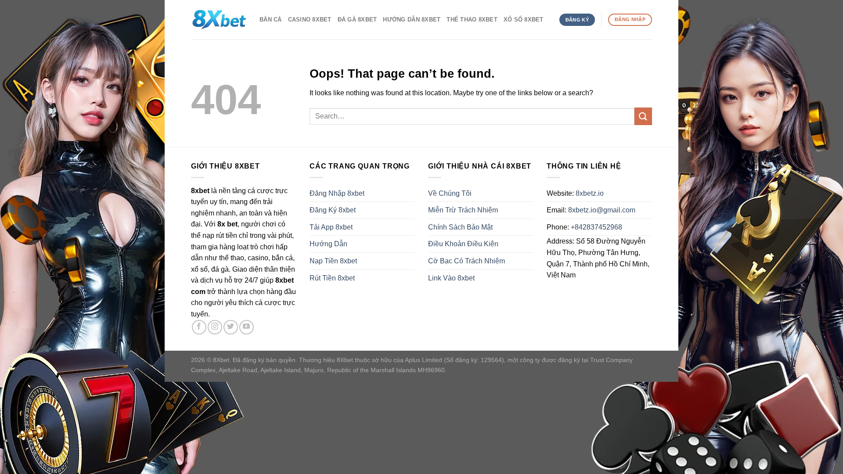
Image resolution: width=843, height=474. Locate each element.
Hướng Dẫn (328, 244)
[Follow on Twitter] (230, 327)
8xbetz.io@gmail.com (601, 210)
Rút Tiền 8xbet (332, 278)
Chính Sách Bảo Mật (460, 227)
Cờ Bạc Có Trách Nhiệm (466, 261)
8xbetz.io (590, 193)
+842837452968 (596, 227)
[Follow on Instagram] (215, 327)
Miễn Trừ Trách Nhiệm (463, 210)
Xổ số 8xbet (524, 19)
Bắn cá (270, 19)
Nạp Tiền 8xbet (333, 261)
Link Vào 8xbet (451, 278)
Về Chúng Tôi (450, 193)
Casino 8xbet (309, 19)
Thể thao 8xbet (472, 19)
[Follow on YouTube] (246, 327)
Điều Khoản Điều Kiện (463, 244)
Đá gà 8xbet (357, 19)
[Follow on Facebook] (199, 327)
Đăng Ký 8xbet (333, 210)
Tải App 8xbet (331, 227)
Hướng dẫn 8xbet (411, 19)
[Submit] (643, 116)
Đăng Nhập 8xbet (337, 193)
